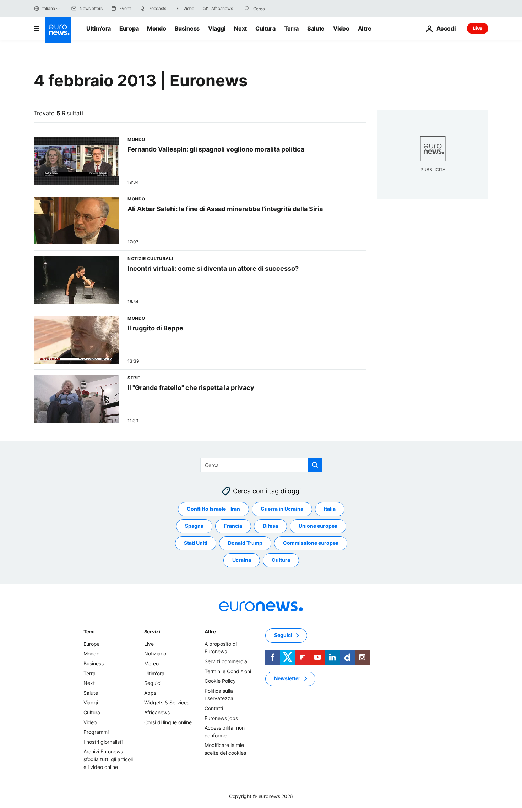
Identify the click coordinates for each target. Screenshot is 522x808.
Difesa (270, 526)
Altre (210, 631)
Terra (291, 28)
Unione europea (318, 526)
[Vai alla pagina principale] (58, 30)
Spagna (194, 526)
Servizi (152, 631)
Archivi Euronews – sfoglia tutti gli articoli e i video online (108, 759)
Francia (233, 526)
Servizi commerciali (227, 661)
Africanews (157, 712)
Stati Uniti (195, 543)
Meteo (151, 663)
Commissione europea (310, 543)
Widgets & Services (166, 703)
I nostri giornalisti (103, 742)
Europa (128, 28)
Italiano (48, 8)
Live (478, 28)
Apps (150, 693)
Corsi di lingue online (168, 722)
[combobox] (283, 8)
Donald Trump (245, 543)
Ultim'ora (98, 28)
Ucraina (241, 560)
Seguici (152, 683)
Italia (330, 509)
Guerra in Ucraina (282, 509)
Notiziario (155, 654)
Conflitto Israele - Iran (213, 509)
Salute (316, 28)
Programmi (96, 732)
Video (341, 28)
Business (187, 28)
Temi (89, 631)
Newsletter (287, 679)
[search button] (247, 8)
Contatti (214, 708)
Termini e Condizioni (228, 671)
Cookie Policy (220, 681)
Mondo (156, 28)
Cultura (265, 28)
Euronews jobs (221, 718)
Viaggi (216, 28)
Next (240, 28)
